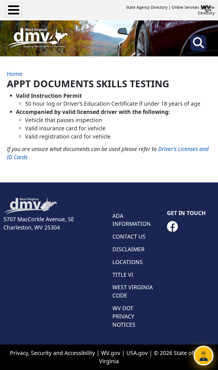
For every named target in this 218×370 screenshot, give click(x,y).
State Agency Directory (146, 7)
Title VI (122, 274)
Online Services (185, 7)
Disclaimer (128, 249)
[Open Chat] (203, 355)
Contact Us (129, 236)
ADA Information (131, 220)
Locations (127, 262)
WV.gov (110, 353)
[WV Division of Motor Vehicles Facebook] (172, 226)
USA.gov (137, 353)
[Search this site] (198, 44)
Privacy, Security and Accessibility (52, 353)
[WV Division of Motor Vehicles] (37, 38)
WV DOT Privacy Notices (123, 316)
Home (14, 74)
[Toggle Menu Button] (13, 10)
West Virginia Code (132, 291)
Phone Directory (206, 10)
